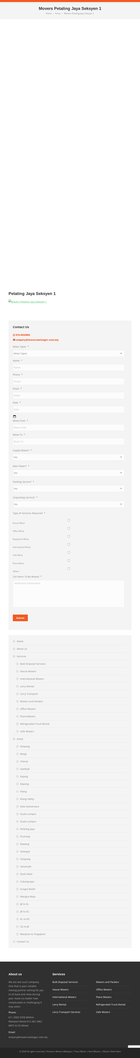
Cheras (24, 761)
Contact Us (23, 941)
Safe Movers (27, 731)
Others (16, 571)
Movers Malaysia (64, 1051)
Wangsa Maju (28, 896)
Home (20, 641)
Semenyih (25, 866)
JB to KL (24, 904)
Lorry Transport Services (66, 1012)
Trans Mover (80, 1051)
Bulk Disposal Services (33, 663)
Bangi (23, 753)
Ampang (25, 746)
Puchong (25, 836)
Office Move (18, 531)
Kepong (24, 784)
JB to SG (24, 911)
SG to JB (24, 926)
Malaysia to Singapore (32, 934)
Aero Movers (94, 1051)
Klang (23, 791)
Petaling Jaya (27, 829)
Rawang (24, 844)
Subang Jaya (27, 881)
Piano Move (18, 563)
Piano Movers (28, 716)
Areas (20, 738)
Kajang (24, 776)
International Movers (32, 678)
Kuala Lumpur (28, 814)
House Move (19, 523)
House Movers (28, 671)
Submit (20, 618)
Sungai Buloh (27, 889)
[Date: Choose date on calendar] (14, 416)
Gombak (25, 769)
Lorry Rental (27, 686)
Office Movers (28, 708)
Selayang (25, 859)
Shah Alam (26, 874)
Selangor (25, 851)
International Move (22, 547)
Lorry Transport (29, 693)
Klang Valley (27, 799)
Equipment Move (21, 539)
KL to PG (25, 919)
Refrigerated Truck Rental (35, 723)
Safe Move (18, 555)
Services (21, 656)
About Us (22, 648)
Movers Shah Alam (112, 1051)
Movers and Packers (31, 701)
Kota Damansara (29, 806)
